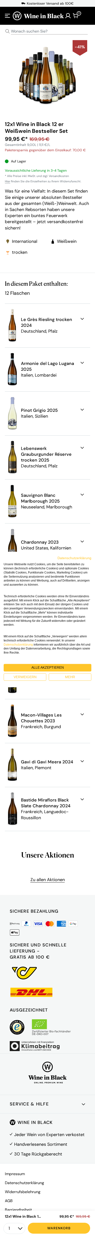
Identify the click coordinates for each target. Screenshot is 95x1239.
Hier (7, 181)
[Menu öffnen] (7, 16)
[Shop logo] (38, 15)
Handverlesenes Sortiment (40, 1144)
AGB (9, 1200)
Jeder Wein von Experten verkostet (49, 1135)
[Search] (7, 31)
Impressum (15, 1173)
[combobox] (47, 31)
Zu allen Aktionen (47, 880)
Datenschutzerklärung (24, 1182)
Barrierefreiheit (18, 1209)
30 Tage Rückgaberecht (38, 1154)
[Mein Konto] (68, 16)
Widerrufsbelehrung (22, 1191)
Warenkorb (59, 1228)
